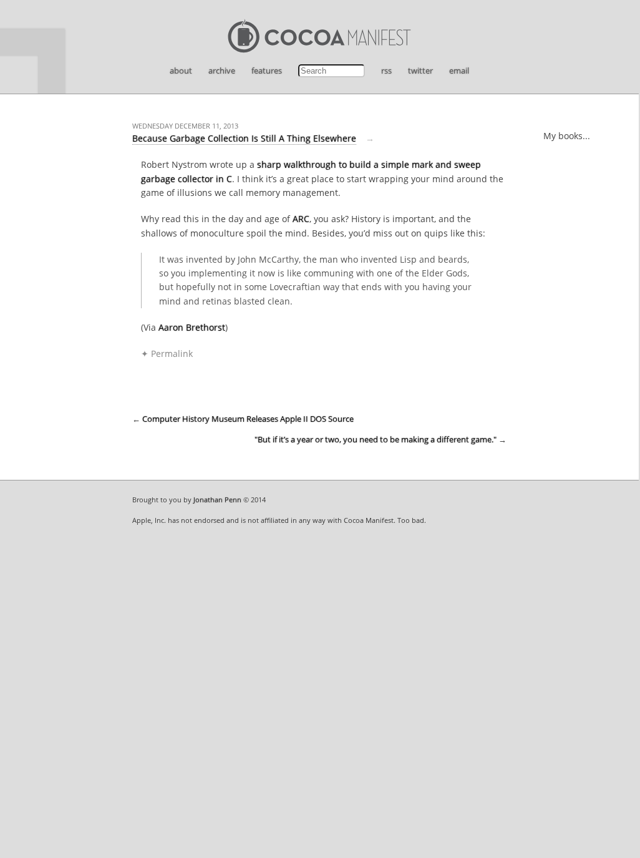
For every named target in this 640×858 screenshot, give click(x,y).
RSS (386, 70)
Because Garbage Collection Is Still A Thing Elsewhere (244, 138)
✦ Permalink (167, 353)
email (459, 70)
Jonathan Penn (217, 499)
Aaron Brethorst (191, 327)
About (181, 70)
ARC (301, 219)
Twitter (420, 70)
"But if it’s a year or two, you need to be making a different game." (376, 439)
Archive (221, 70)
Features (266, 70)
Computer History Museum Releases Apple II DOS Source (248, 419)
